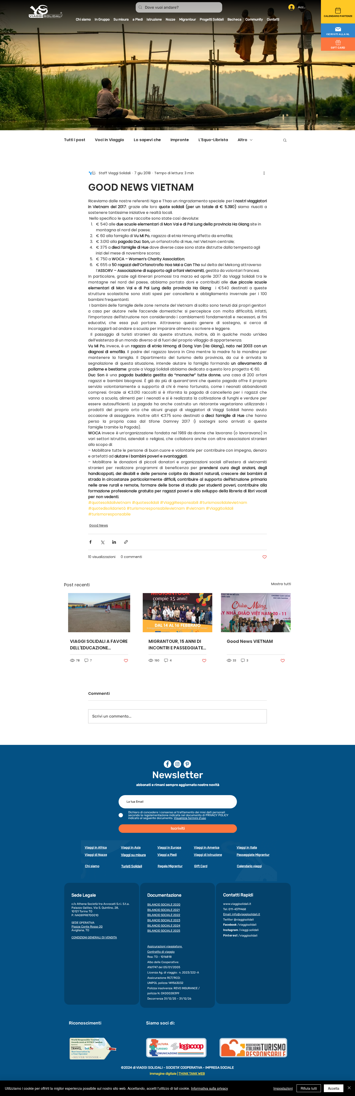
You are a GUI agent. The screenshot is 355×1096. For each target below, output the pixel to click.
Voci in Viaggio (109, 140)
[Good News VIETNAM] (256, 612)
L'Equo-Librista (213, 140)
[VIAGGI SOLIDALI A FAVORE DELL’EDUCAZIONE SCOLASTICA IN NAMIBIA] (99, 612)
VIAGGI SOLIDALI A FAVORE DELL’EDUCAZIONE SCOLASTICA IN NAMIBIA (99, 644)
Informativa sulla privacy (209, 1088)
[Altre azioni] (264, 173)
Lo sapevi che (147, 140)
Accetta (333, 1088)
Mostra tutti (281, 583)
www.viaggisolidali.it (237, 904)
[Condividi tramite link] (126, 542)
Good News (98, 525)
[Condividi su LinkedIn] (114, 542)
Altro (242, 140)
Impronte (179, 140)
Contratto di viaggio (161, 951)
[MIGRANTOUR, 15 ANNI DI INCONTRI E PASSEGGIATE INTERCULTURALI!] (178, 612)
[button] (338, 30)
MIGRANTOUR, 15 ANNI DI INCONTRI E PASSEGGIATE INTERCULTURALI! (176, 644)
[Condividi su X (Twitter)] (102, 542)
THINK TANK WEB (192, 1074)
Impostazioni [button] (283, 1088)
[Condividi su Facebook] (90, 542)
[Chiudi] (349, 1088)
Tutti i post (74, 140)
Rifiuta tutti (309, 1088)
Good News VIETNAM (250, 641)
